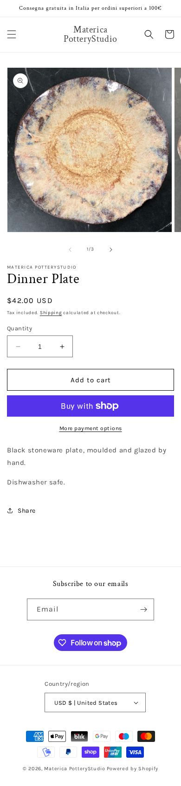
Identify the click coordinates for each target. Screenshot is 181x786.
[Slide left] (70, 249)
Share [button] (27, 511)
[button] (11, 34)
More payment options (90, 428)
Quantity (19, 328)
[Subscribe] (143, 609)
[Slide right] (111, 249)
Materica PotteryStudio (74, 769)
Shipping (51, 313)
